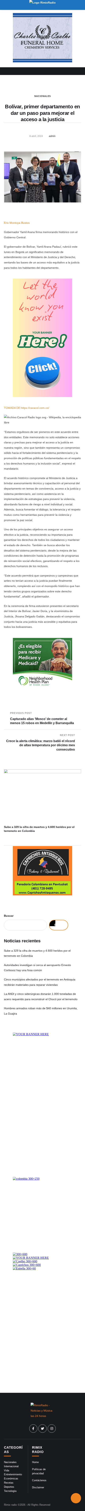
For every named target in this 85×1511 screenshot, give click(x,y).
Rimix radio (10, 1504)
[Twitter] (42, 1428)
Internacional (11, 1466)
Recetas (8, 1482)
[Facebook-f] (33, 1428)
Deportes (9, 1486)
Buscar (8, 915)
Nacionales (42, 96)
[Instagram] (52, 1428)
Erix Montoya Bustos (17, 222)
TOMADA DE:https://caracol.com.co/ (26, 407)
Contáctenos (39, 1480)
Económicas (11, 1478)
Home (35, 1462)
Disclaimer (38, 1487)
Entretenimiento (13, 1474)
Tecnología (10, 1490)
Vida (6, 1470)
